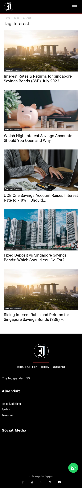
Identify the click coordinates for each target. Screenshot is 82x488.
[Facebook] (23, 482)
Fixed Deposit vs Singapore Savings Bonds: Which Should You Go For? (35, 257)
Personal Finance (13, 69)
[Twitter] (50, 482)
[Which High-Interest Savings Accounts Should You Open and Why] (41, 110)
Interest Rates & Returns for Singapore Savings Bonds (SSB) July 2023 (38, 78)
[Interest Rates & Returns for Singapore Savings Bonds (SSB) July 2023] (41, 51)
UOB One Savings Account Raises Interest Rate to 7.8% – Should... (41, 198)
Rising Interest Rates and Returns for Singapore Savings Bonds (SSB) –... (36, 317)
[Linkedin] (41, 482)
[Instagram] (32, 482)
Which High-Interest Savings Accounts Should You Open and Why (38, 138)
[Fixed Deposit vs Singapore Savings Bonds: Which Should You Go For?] (41, 229)
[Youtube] (59, 482)
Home (7, 17)
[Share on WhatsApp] (73, 468)
